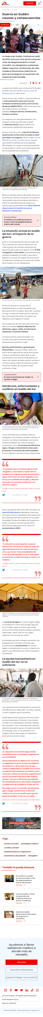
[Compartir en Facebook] (30, 83)
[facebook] (10, 990)
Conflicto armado (11, 847)
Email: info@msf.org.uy (10, 999)
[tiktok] (32, 990)
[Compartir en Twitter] (33, 83)
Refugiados (33, 855)
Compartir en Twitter (20, 495)
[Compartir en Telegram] (39, 83)
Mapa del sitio (35, 1010)
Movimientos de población (15, 855)
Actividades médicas (29, 843)
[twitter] (21, 990)
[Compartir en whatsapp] (36, 83)
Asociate (21, 962)
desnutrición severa (11, 512)
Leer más (19, 885)
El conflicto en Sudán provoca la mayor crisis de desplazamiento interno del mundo (25, 879)
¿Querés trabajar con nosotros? (21, 977)
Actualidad (5, 10)
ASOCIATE (29, 3)
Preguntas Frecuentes (10, 1010)
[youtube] (16, 990)
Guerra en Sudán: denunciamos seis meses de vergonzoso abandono (26, 915)
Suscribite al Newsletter (21, 969)
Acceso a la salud (11, 843)
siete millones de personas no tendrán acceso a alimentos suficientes (21, 208)
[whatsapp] (37, 990)
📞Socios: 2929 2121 (9, 1003)
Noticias (15, 10)
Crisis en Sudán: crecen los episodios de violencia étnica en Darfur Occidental (25, 897)
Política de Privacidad (24, 1010)
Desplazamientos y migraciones (17, 851)
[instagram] (5, 990)
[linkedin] (26, 990)
